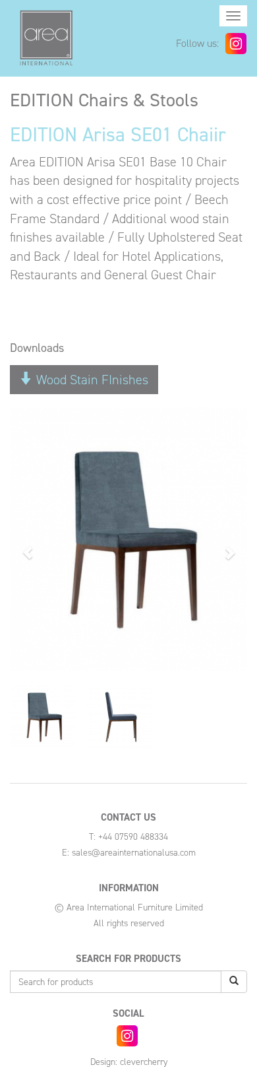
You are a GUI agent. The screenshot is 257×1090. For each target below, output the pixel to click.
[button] (27, 545)
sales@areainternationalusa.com (134, 852)
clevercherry (143, 1062)
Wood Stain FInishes (90, 379)
